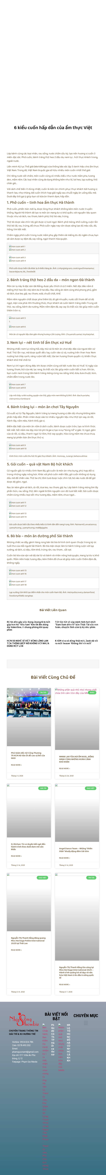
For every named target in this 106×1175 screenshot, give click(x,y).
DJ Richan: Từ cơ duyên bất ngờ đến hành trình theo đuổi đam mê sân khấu (28, 846)
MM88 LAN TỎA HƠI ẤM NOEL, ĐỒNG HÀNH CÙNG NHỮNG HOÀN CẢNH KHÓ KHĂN (76, 759)
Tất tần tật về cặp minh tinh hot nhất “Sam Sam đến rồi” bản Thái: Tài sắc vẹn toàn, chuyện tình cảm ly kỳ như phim (76, 625)
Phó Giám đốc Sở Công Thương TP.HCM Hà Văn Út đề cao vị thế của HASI (28, 755)
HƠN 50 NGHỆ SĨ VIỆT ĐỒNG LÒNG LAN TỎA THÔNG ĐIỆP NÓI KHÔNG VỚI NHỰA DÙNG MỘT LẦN (28, 643)
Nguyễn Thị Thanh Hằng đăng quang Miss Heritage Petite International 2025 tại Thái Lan (28, 940)
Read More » (16, 765)
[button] (86, 1023)
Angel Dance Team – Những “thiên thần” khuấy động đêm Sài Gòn (75, 850)
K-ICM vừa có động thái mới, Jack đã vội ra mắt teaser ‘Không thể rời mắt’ (76, 642)
